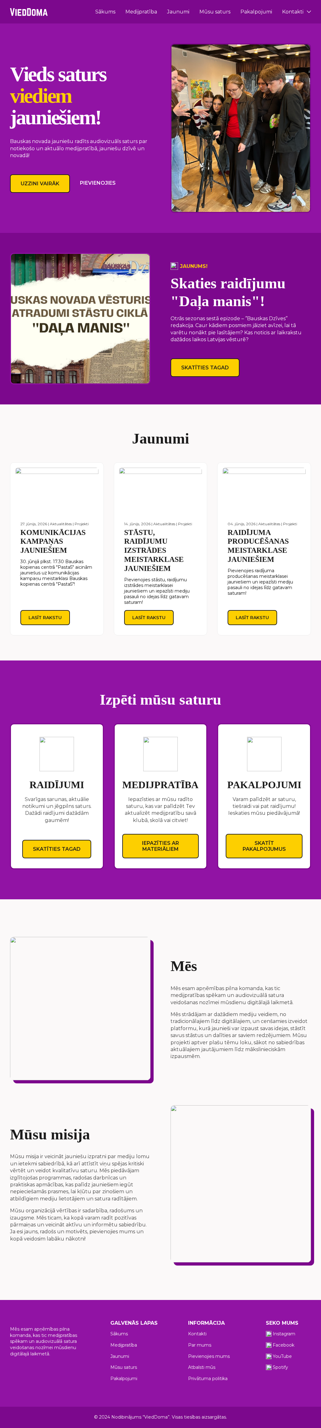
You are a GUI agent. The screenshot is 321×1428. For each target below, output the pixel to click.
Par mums (199, 1345)
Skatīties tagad (205, 368)
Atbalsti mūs (201, 1367)
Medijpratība (141, 12)
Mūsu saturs (214, 12)
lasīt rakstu (45, 617)
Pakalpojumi (256, 12)
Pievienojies (98, 183)
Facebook (283, 1345)
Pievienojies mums (209, 1356)
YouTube (282, 1356)
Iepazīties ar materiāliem (160, 846)
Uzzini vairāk (40, 184)
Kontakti (292, 12)
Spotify (280, 1367)
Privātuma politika (208, 1378)
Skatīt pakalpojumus (264, 846)
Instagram (284, 1334)
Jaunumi (178, 12)
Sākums (105, 12)
